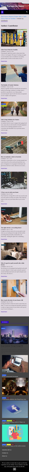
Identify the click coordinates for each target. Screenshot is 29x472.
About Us (4, 456)
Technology (9, 420)
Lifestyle (3, 31)
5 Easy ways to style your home (9, 192)
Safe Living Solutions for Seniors (10, 119)
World (3, 211)
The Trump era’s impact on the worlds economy (14, 446)
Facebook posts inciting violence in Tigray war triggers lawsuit (13, 422)
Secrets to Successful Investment (10, 376)
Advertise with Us (6, 450)
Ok (14, 469)
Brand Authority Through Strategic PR (12, 346)
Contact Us (5, 453)
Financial (3, 328)
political (9, 444)
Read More (4, 61)
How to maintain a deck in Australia (11, 157)
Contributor (3, 51)
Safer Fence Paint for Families (9, 49)
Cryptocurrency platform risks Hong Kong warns (14, 399)
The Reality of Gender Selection (9, 85)
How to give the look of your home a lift (12, 300)
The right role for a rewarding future (11, 227)
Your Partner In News (12, 6)
